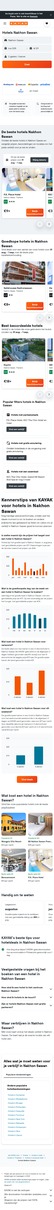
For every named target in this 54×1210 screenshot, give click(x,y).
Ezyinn (7, 364)
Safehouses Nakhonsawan (18, 288)
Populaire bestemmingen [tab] (18, 1074)
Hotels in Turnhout (16, 1115)
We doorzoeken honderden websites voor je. (25, 1196)
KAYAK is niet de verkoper (17, 1190)
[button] (51, 15)
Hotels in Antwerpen (17, 1127)
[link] (16, 429)
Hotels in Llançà (15, 1135)
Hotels (25, 1155)
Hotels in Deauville (16, 1111)
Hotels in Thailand (14, 1158)
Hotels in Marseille (16, 1123)
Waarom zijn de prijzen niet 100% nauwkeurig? (20, 1201)
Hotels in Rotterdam (17, 1107)
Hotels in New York (16, 1119)
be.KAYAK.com (13, 1155)
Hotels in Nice (14, 1131)
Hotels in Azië (37, 1155)
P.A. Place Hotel (12, 194)
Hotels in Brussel (15, 1103)
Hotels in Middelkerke (17, 1099)
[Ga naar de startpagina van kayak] (19, 23)
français (34, 16)
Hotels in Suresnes (16, 1095)
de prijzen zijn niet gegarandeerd (17, 1182)
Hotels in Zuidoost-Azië (34, 1158)
